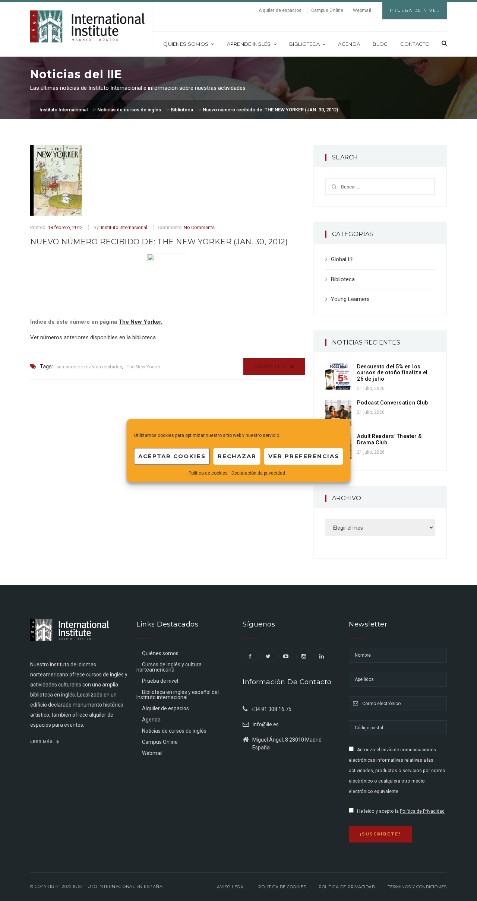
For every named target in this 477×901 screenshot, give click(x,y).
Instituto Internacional (124, 227)
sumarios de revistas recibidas (89, 366)
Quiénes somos (185, 44)
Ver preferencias (303, 456)
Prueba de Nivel (414, 10)
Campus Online (327, 10)
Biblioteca (304, 44)
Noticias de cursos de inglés (174, 731)
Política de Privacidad (422, 811)
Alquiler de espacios (280, 10)
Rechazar (237, 456)
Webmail (362, 10)
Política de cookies (208, 472)
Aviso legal (231, 886)
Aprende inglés (249, 44)
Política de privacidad (347, 886)
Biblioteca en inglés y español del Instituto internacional (177, 694)
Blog (380, 44)
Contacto (415, 44)
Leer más (42, 741)
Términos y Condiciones (417, 886)
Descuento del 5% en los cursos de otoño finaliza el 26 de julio (392, 373)
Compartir (271, 366)
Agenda (349, 44)
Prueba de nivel (160, 681)
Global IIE (342, 259)
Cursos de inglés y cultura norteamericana (169, 667)
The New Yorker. (140, 321)
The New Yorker (143, 366)
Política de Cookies (282, 886)
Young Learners (350, 299)
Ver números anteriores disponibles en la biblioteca (93, 337)
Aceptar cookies (172, 456)
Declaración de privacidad (258, 472)
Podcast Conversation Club (392, 403)
